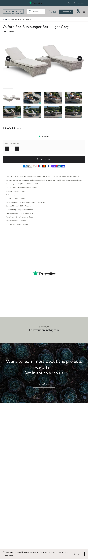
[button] (10, 59)
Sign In (70, 3)
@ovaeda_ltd (44, 327)
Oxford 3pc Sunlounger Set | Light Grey (22, 19)
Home (5, 19)
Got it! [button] (76, 554)
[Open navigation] (84, 11)
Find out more (44, 384)
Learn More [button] (8, 555)
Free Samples (66, 11)
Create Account (79, 3)
